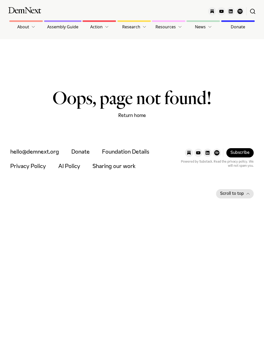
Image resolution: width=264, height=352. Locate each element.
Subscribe (240, 153)
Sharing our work (114, 166)
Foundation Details (125, 152)
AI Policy (69, 166)
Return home (132, 115)
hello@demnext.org (34, 152)
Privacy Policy (28, 166)
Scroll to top (232, 194)
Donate (238, 27)
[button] (26, 27)
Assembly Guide (62, 27)
